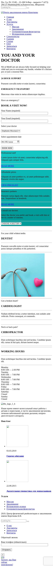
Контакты (11, 48)
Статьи (10, 41)
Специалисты (13, 36)
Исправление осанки (21, 34)
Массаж (15, 27)
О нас (9, 19)
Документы (12, 22)
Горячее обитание (15, 456)
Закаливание (18, 29)
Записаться (12, 46)
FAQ (9, 44)
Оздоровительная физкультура (26, 31)
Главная (10, 17)
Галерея (10, 39)
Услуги (10, 24)
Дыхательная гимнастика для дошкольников (29, 491)
